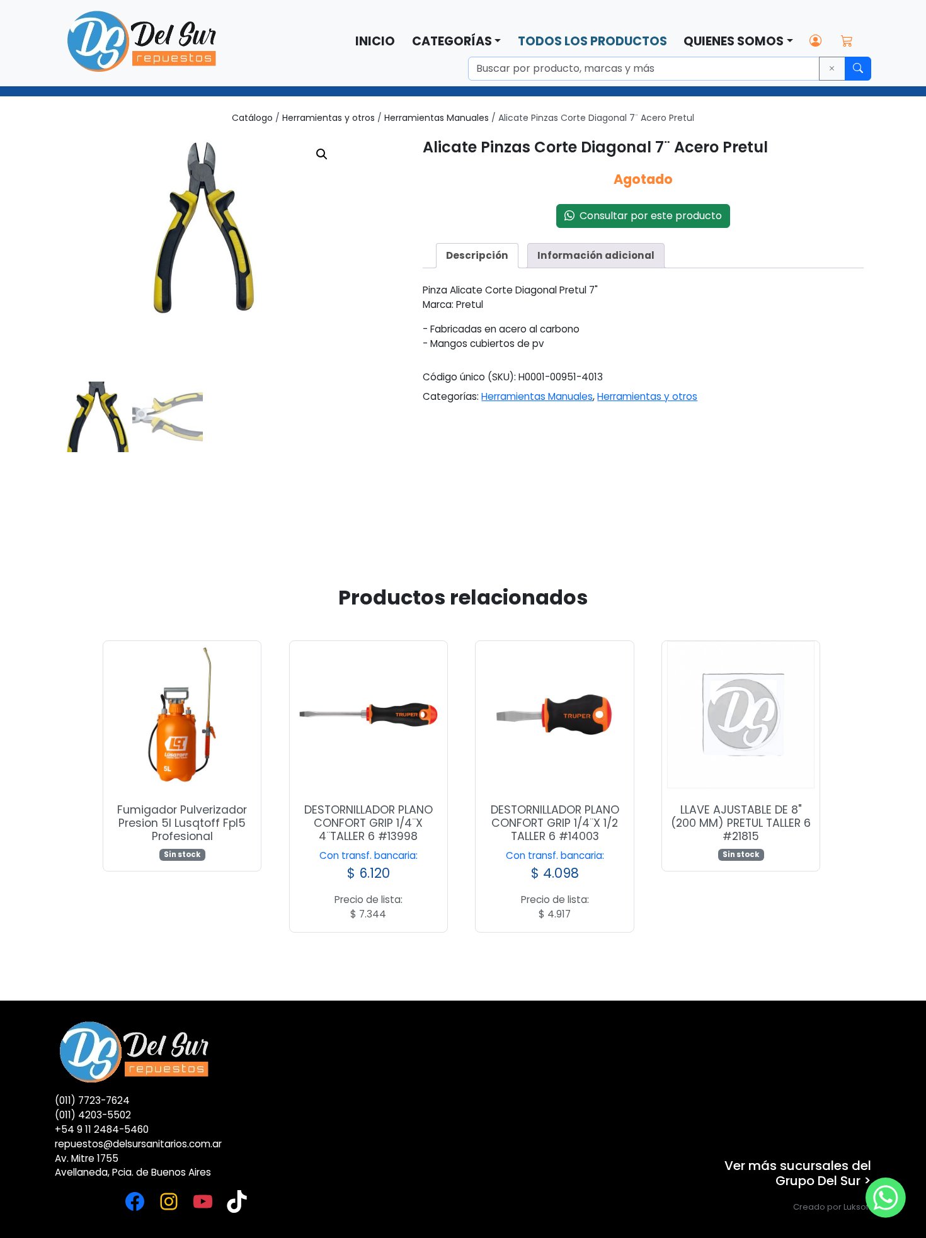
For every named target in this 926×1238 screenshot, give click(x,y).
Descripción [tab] (477, 255)
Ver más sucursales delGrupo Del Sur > (797, 1173)
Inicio (375, 41)
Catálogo (252, 117)
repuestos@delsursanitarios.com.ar (138, 1143)
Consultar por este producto (648, 215)
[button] (322, 154)
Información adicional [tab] (595, 255)
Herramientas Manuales (436, 117)
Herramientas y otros (328, 117)
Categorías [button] (452, 41)
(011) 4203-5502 (93, 1115)
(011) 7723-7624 (92, 1100)
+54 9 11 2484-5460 (102, 1129)
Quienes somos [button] (733, 41)
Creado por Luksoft (832, 1207)
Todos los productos (592, 41)
